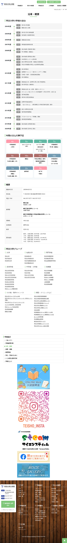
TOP (20, 488)
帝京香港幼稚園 (9, 309)
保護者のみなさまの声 (40, 516)
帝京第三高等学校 (9, 282)
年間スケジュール (23, 511)
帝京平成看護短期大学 (30, 260)
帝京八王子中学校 (29, 275)
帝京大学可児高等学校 (10, 277)
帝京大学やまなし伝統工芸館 (41, 326)
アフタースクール (23, 514)
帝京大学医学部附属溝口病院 (41, 298)
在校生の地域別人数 (40, 511)
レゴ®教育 (54, 498)
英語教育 (53, 496)
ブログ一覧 (21, 494)
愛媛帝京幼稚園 (48, 275)
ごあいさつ (9, 340)
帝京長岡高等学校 (9, 286)
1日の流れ (21, 509)
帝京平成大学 (8, 258)
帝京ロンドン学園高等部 (11, 289)
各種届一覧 (54, 509)
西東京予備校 (8, 311)
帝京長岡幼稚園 (48, 284)
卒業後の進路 (54, 502)
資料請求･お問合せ (54, 2)
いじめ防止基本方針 (11, 358)
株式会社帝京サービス (40, 321)
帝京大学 (7, 256)
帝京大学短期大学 (29, 258)
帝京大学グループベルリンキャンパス (14, 302)
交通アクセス (22, 492)
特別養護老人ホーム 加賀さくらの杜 (43, 312)
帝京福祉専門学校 (48, 258)
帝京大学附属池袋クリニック (41, 303)
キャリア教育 (54, 494)
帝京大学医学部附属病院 (40, 296)
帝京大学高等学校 (9, 270)
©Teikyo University (31, 536)
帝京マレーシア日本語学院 (12, 307)
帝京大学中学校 (29, 270)
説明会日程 (42, 2)
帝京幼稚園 (47, 273)
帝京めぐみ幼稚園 (48, 277)
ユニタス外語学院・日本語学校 (13, 304)
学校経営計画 (9, 343)
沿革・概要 (9, 346)
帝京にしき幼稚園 (48, 279)
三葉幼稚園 (47, 282)
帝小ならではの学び (56, 490)
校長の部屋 (54, 513)
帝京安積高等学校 (9, 279)
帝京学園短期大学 (29, 263)
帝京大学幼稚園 (48, 270)
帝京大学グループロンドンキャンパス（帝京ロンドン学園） (18, 299)
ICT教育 (53, 500)
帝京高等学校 (8, 273)
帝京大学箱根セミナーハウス (41, 323)
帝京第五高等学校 (9, 284)
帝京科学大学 (8, 260)
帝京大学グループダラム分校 (12, 296)
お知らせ (21, 490)
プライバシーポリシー (8, 510)
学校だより (9, 361)
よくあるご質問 (39, 518)
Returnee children (40, 514)
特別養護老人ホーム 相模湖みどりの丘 (44, 314)
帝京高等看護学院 (48, 256)
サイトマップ (22, 529)
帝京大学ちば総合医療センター (42, 301)
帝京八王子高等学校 (10, 275)
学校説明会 (38, 520)
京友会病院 (37, 310)
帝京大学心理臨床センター (41, 305)
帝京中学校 (27, 273)
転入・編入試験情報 (40, 513)
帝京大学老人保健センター (41, 307)
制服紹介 (21, 513)
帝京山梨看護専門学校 (50, 260)
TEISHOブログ (55, 511)
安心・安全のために (11, 355)
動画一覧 (21, 496)
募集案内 (37, 509)
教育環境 (53, 488)
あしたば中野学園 (38, 317)
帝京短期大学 (28, 256)
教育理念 (8, 352)
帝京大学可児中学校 (30, 277)
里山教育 (53, 492)
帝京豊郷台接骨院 (38, 319)
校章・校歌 (9, 349)
